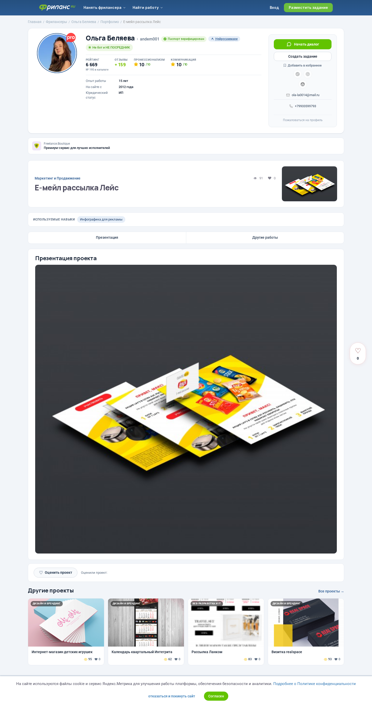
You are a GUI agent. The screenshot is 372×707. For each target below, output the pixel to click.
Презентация (107, 237)
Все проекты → (331, 591)
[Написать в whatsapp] (307, 74)
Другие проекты (51, 590)
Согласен (216, 696)
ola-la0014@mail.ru (305, 95)
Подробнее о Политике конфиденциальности (314, 683)
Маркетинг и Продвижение (57, 178)
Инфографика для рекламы (101, 219)
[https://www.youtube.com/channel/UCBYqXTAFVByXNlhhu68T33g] (302, 84)
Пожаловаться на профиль (303, 120)
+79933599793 (305, 106)
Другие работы (265, 237)
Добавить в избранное (304, 65)
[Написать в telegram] (297, 74)
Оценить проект (55, 572)
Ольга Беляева (110, 38)
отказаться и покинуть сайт (171, 696)
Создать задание (302, 56)
